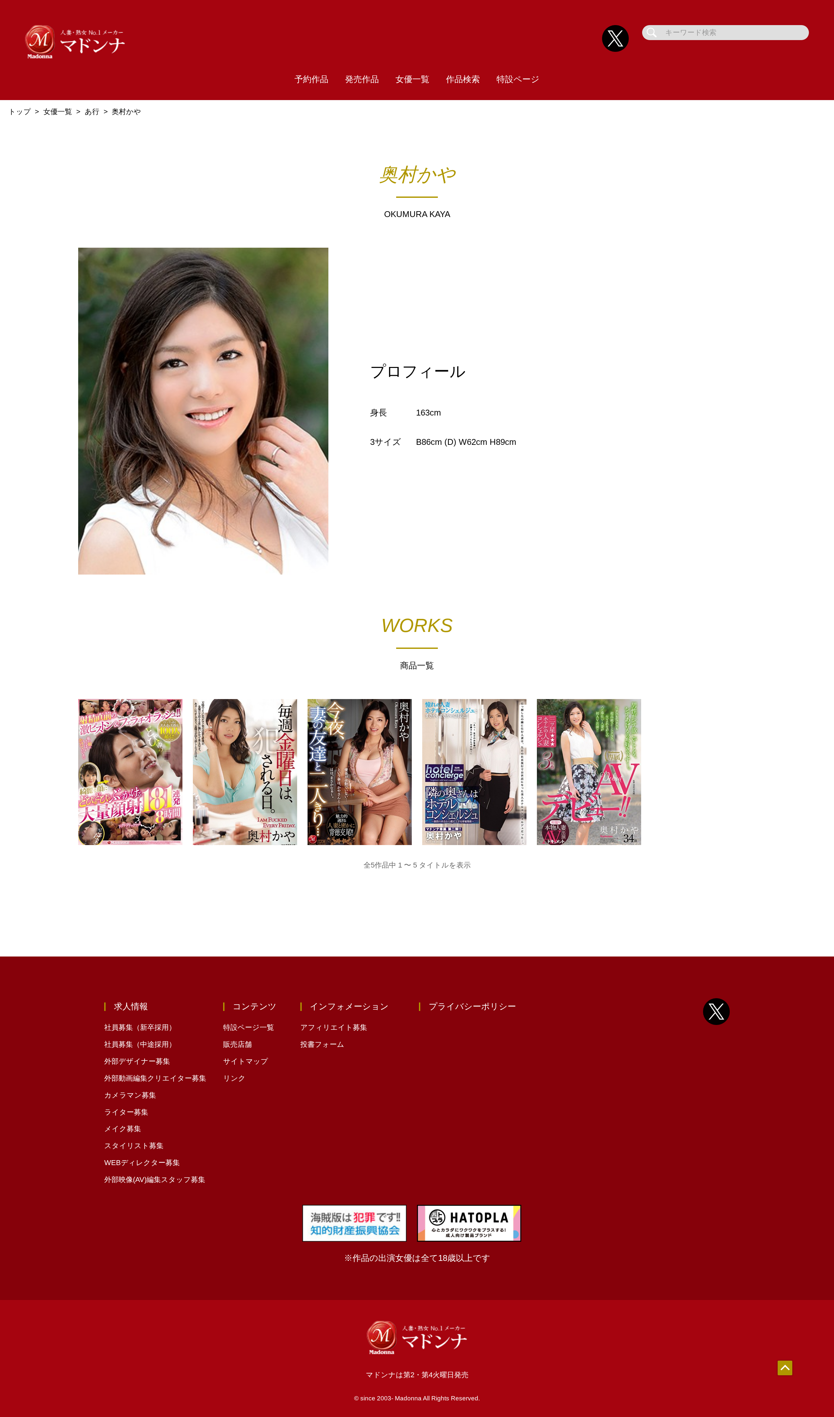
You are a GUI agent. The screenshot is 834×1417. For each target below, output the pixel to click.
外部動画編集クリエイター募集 (155, 1078)
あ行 (92, 112)
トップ (19, 112)
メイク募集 (122, 1129)
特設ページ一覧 (248, 1027)
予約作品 (311, 79)
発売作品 (362, 79)
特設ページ (517, 79)
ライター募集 (126, 1112)
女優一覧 (412, 79)
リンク (234, 1078)
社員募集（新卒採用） (140, 1027)
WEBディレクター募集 (142, 1163)
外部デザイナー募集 (137, 1061)
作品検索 (463, 79)
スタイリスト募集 (134, 1146)
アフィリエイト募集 (333, 1027)
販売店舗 (237, 1044)
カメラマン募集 (130, 1095)
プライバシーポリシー (472, 1006)
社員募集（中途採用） (140, 1044)
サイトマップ (245, 1061)
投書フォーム (322, 1044)
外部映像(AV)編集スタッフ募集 (154, 1180)
